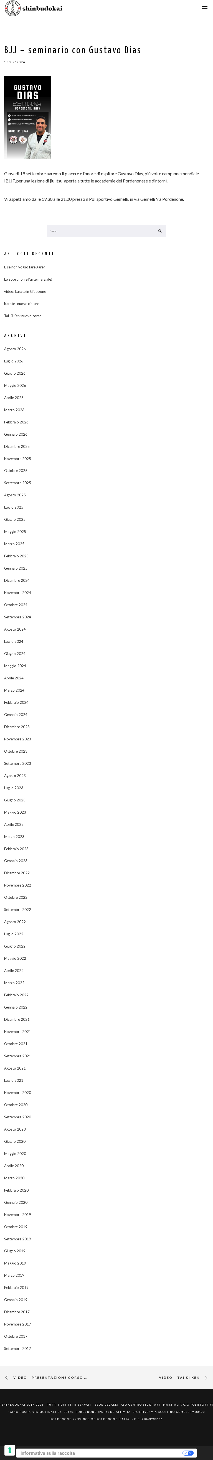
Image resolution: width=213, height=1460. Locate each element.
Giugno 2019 (15, 1251)
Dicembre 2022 (17, 873)
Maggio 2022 (15, 958)
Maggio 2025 (15, 531)
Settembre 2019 (17, 1239)
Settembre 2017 (17, 1348)
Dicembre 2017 (17, 1312)
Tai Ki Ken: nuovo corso (23, 316)
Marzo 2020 (14, 1178)
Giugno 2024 (15, 653)
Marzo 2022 (14, 983)
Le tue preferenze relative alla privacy (131, 1453)
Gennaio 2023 (15, 861)
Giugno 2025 (15, 519)
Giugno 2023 (15, 800)
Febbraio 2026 (16, 422)
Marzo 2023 (14, 836)
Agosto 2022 (15, 922)
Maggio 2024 (15, 666)
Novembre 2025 (17, 458)
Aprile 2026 (14, 397)
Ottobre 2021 (15, 1044)
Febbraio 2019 (16, 1287)
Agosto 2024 (15, 629)
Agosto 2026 (15, 349)
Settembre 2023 (17, 763)
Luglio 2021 (13, 1080)
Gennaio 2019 (15, 1300)
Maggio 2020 (15, 1153)
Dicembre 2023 (17, 727)
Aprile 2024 (14, 678)
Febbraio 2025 (16, 556)
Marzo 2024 (14, 690)
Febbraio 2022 (16, 995)
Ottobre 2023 (15, 751)
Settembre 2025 (17, 483)
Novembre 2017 (17, 1324)
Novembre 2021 (17, 1031)
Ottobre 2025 (15, 470)
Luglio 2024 (13, 641)
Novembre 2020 (17, 1092)
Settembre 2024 (17, 617)
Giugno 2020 (15, 1141)
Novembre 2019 (17, 1214)
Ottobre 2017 (15, 1336)
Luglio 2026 (13, 361)
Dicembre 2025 (17, 446)
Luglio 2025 (13, 507)
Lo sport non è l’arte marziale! (28, 279)
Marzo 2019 (14, 1275)
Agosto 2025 (15, 495)
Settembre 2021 (17, 1056)
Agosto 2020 (15, 1129)
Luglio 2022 (13, 934)
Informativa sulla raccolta (48, 1453)
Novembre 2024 (17, 592)
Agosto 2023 (15, 775)
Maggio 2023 (15, 812)
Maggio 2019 (15, 1263)
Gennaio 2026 (15, 434)
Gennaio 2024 (15, 714)
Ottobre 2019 (15, 1227)
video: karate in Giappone (25, 291)
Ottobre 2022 (15, 897)
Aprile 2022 (14, 970)
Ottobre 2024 (15, 605)
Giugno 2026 (15, 373)
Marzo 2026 (14, 410)
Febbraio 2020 (16, 1190)
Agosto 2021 (15, 1068)
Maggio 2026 (15, 385)
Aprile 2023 (14, 824)
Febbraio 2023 (16, 849)
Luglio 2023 (13, 788)
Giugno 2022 (15, 946)
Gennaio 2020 (15, 1202)
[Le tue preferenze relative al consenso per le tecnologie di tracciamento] (9, 1450)
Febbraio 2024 (16, 702)
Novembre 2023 (17, 739)
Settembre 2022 (17, 909)
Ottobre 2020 (15, 1105)
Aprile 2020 (14, 1166)
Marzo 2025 (14, 544)
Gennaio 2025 (15, 568)
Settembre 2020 (17, 1117)
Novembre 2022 (17, 885)
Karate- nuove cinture (21, 303)
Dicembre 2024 (17, 580)
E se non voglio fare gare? (24, 267)
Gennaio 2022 (15, 1007)
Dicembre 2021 (17, 1019)
